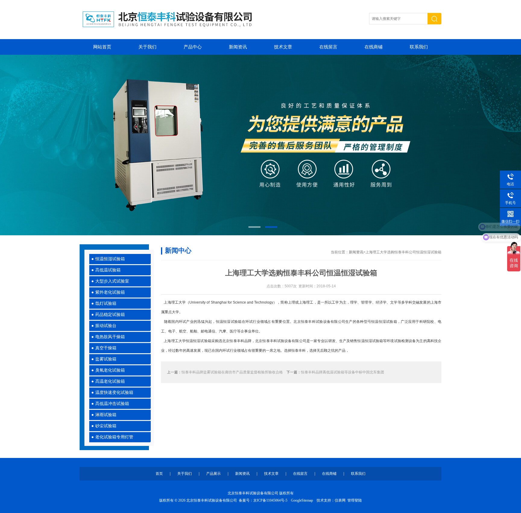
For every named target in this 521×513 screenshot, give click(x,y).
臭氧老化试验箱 (110, 370)
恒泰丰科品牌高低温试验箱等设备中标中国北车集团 (342, 372)
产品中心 (193, 47)
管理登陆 (354, 500)
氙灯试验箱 (105, 303)
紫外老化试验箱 (110, 292)
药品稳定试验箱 (110, 314)
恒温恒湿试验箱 (110, 259)
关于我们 (147, 47)
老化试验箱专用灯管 (114, 437)
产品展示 (213, 473)
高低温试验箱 (108, 270)
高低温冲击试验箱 (112, 403)
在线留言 (328, 47)
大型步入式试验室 (112, 281)
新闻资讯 (238, 47)
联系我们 (419, 47)
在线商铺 (374, 47)
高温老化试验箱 (110, 381)
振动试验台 (105, 325)
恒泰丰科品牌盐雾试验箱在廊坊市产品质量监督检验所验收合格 (232, 372)
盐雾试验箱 (105, 359)
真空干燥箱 (105, 348)
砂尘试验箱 (105, 426)
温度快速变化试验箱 (114, 392)
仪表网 (340, 500)
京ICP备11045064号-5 (270, 500)
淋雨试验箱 (105, 415)
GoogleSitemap (302, 500)
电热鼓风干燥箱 (110, 337)
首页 (159, 473)
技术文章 (283, 47)
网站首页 (102, 47)
